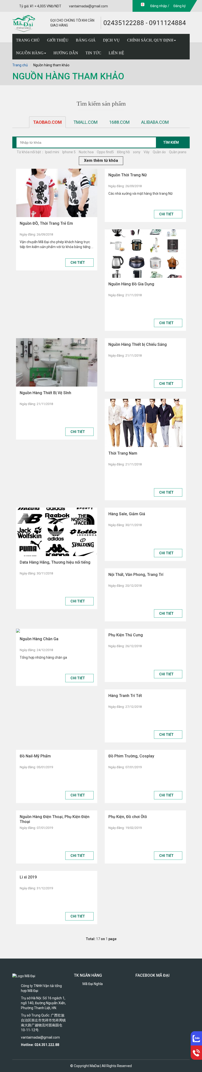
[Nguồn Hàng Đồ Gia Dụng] (145, 253)
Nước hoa (86, 152)
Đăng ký (179, 6)
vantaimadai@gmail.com (88, 6)
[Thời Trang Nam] (145, 423)
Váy (147, 152)
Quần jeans (177, 152)
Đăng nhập (158, 6)
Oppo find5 (105, 152)
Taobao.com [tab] (47, 122)
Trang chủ (20, 65)
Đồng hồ (123, 152)
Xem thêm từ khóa (101, 160)
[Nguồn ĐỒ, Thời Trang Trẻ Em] (56, 193)
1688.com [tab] (119, 122)
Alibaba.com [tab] (155, 122)
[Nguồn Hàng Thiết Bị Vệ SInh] (56, 362)
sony (136, 152)
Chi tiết (78, 263)
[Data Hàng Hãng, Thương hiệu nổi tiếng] (56, 532)
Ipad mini (52, 152)
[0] (137, 6)
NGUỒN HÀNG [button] (30, 53)
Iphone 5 (69, 152)
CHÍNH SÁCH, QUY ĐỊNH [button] (150, 40)
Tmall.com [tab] (85, 122)
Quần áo (159, 152)
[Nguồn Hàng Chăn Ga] (56, 631)
